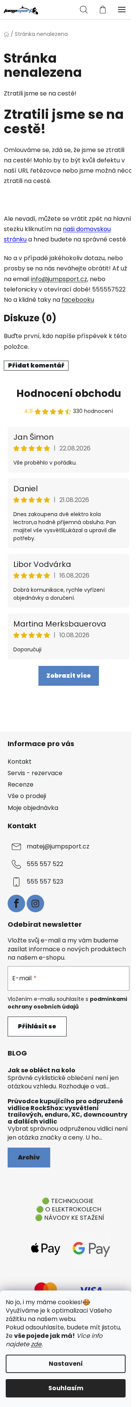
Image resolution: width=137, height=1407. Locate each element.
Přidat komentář (36, 365)
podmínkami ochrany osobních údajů (67, 1002)
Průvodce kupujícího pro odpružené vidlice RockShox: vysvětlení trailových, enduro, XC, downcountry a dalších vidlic (67, 1111)
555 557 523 (45, 881)
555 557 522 (45, 864)
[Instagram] (35, 903)
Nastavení (66, 1363)
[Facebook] (16, 903)
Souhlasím (65, 1388)
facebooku (78, 299)
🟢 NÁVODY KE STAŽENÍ (69, 1217)
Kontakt (20, 761)
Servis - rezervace (35, 773)
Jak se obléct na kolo (41, 1070)
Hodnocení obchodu (68, 393)
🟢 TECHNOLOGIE (68, 1201)
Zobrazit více (68, 675)
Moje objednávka (33, 807)
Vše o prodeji (27, 796)
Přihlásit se (37, 1026)
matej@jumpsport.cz (58, 846)
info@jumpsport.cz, (59, 279)
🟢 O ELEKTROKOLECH (68, 1209)
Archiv (29, 1157)
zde (36, 1344)
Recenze (20, 784)
